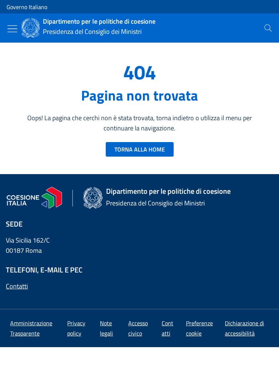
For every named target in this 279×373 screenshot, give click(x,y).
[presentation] (268, 28)
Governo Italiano (27, 7)
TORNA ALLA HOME (139, 149)
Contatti (17, 286)
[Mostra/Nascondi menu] (12, 29)
